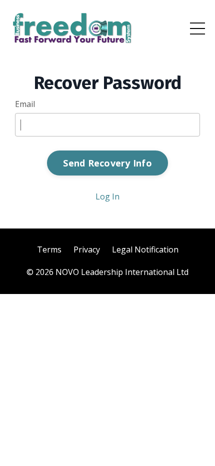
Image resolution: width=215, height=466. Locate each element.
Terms (49, 249)
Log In (108, 196)
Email (25, 104)
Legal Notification (145, 249)
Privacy (87, 249)
